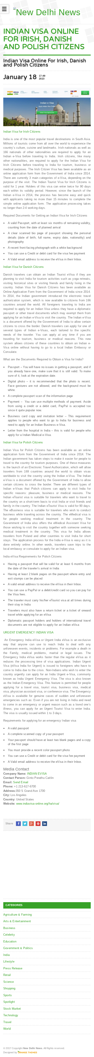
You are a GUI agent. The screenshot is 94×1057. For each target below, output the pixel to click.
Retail (7, 975)
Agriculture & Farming (17, 914)
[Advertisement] (36, 868)
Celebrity (9, 934)
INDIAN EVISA (37, 773)
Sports (7, 995)
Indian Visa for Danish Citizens (23, 266)
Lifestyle (8, 961)
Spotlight (9, 1001)
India (6, 955)
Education (9, 941)
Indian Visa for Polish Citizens (23, 442)
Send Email (20, 782)
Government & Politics (18, 948)
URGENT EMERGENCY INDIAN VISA (28, 632)
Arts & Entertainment (17, 921)
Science (8, 981)
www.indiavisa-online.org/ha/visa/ (37, 803)
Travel (7, 1022)
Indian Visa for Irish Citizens (21, 131)
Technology (10, 1015)
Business (9, 928)
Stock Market (12, 1008)
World (7, 1028)
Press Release (13, 968)
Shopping (9, 988)
